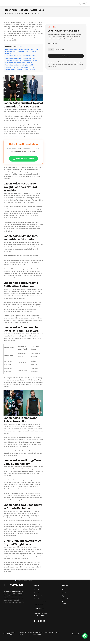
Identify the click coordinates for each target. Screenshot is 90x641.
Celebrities (12, 13)
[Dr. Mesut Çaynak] (5, 2)
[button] (85, 636)
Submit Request (66, 56)
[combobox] (51, 49)
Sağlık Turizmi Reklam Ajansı (26, 633)
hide (20, 46)
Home (6, 13)
